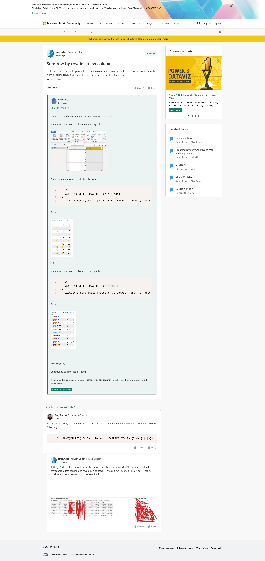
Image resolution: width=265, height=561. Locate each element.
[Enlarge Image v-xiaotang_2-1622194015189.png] (63, 330)
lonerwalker (61, 52)
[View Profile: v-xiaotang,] (54, 101)
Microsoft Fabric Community (54, 32)
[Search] (199, 23)
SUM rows (180, 164)
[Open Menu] (220, 32)
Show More (55, 79)
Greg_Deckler (61, 415)
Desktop (89, 32)
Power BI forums (75, 32)
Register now (39, 12)
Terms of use (202, 548)
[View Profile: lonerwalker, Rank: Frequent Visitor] (50, 54)
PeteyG (194, 156)
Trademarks (216, 548)
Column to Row (183, 137)
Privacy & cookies (185, 548)
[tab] (192, 115)
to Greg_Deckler (93, 458)
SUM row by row (184, 188)
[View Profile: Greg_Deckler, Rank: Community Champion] (50, 417)
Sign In (218, 23)
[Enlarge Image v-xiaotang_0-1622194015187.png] (78, 152)
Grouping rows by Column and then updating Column (194, 151)
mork (192, 168)
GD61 (192, 192)
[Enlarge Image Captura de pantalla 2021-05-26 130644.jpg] (104, 509)
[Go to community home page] (62, 23)
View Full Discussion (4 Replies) (60, 407)
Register (207, 23)
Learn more (162, 38)
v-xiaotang (63, 99)
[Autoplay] (188, 115)
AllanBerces (196, 141)
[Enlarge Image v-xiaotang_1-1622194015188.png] (62, 238)
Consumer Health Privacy (82, 554)
